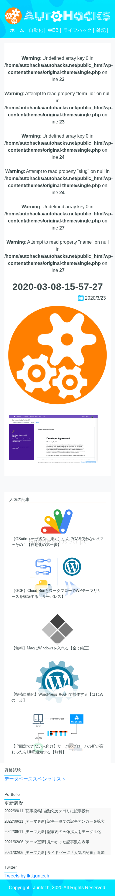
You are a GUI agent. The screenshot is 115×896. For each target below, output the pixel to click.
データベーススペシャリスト (35, 778)
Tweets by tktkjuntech (26, 875)
